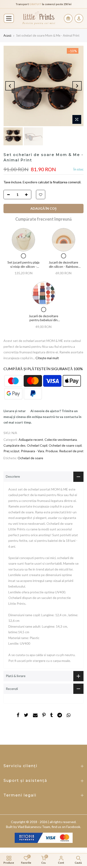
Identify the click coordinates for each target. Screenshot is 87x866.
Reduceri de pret (71, 451)
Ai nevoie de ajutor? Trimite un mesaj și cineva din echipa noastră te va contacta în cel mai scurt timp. (42, 416)
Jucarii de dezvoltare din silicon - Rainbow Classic (63, 266)
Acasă (7, 35)
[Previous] (10, 85)
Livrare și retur (14, 411)
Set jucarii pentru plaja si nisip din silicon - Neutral (23, 266)
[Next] (77, 85)
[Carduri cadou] (68, 18)
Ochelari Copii (37, 445)
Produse (51, 451)
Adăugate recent (31, 440)
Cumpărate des (14, 445)
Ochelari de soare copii (65, 445)
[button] (9, 18)
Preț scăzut (11, 451)
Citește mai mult (47, 358)
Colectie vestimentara (61, 440)
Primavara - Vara (32, 451)
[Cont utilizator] (78, 18)
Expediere (30, 182)
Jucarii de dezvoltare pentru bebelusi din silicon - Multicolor (43, 320)
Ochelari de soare (30, 458)
